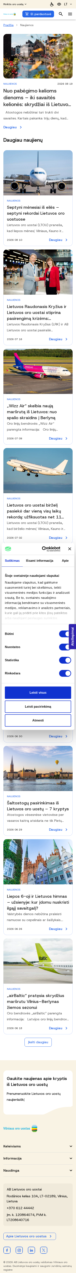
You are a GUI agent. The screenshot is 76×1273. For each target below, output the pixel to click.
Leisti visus (38, 692)
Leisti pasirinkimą (38, 706)
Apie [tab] (65, 560)
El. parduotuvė (41, 14)
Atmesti (38, 720)
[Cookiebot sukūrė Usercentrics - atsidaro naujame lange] (44, 549)
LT (66, 4)
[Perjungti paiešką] (60, 14)
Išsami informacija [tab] (39, 560)
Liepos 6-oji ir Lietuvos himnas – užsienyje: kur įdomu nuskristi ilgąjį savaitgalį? (38, 902)
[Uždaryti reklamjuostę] (69, 549)
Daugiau (38, 127)
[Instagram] (19, 1250)
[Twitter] (43, 1250)
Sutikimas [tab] (12, 560)
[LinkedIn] (31, 1250)
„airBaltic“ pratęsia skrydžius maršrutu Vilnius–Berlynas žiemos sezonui (35, 1001)
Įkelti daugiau (38, 1042)
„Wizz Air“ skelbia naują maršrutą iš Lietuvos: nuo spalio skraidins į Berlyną (32, 411)
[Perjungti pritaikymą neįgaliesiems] (59, 4)
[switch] (65, 647)
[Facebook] (7, 1250)
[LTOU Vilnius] (20, 1128)
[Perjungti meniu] (70, 14)
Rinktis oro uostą (13, 4)
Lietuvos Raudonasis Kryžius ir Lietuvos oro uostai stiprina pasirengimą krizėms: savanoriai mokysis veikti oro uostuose (36, 318)
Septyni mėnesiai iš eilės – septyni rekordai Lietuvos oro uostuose (36, 213)
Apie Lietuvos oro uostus (26, 1236)
